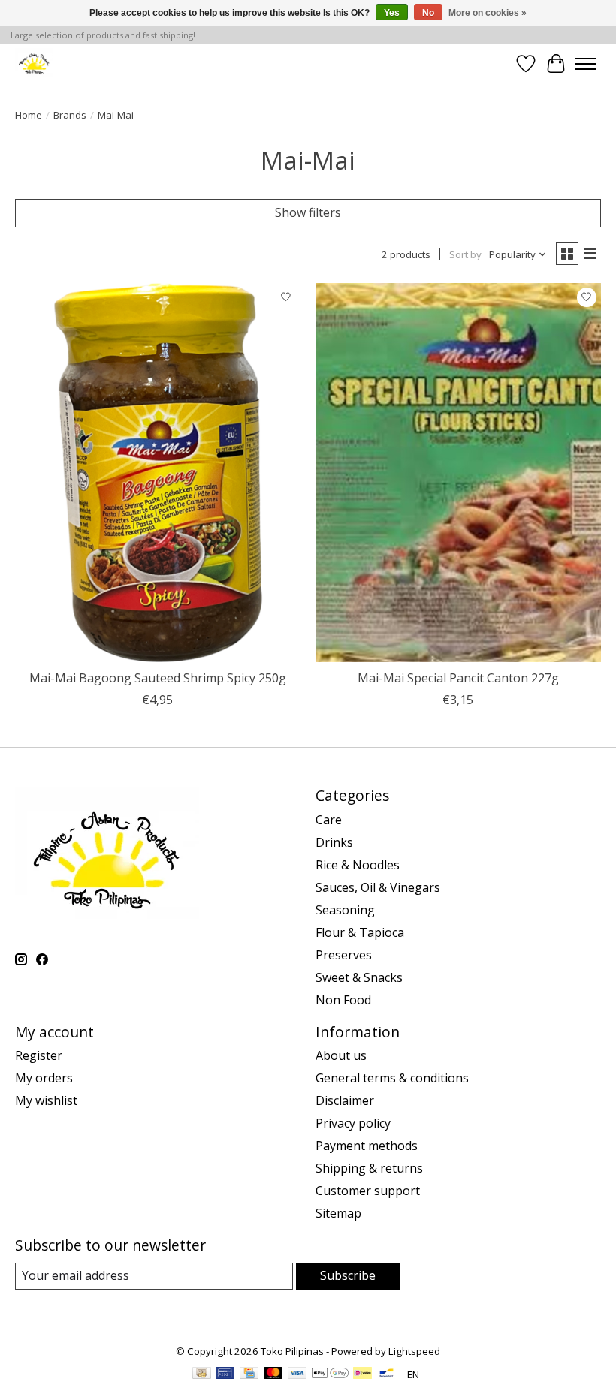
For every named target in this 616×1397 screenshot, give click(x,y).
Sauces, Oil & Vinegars (378, 887)
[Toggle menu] (586, 64)
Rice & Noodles (358, 865)
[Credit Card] (249, 1374)
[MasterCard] (273, 1374)
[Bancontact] (386, 1374)
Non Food (343, 1000)
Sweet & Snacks (359, 977)
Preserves (344, 955)
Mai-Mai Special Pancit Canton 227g (458, 678)
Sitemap (338, 1213)
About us (341, 1055)
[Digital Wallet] (330, 1374)
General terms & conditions (392, 1078)
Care (329, 819)
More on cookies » (487, 13)
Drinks (334, 842)
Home (28, 115)
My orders (44, 1078)
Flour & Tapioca (360, 932)
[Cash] (201, 1374)
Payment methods (367, 1145)
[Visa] (297, 1374)
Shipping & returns (369, 1168)
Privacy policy (353, 1123)
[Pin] (225, 1374)
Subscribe (348, 1275)
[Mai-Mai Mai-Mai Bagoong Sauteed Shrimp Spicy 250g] (157, 472)
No (428, 13)
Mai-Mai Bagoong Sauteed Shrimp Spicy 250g (157, 678)
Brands (69, 115)
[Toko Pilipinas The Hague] (34, 63)
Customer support (368, 1190)
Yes (392, 13)
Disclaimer (345, 1100)
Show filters (308, 212)
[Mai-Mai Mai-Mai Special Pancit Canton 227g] (458, 472)
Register (38, 1055)
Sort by (465, 254)
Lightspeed (414, 1351)
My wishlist (46, 1100)
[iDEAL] (362, 1374)
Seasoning (345, 910)
